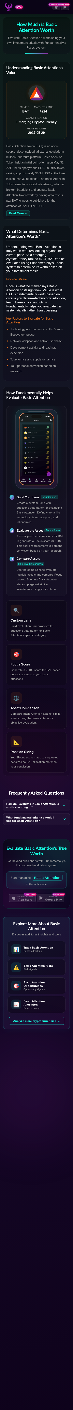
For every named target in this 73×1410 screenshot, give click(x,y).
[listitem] (36, 949)
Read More (16, 213)
